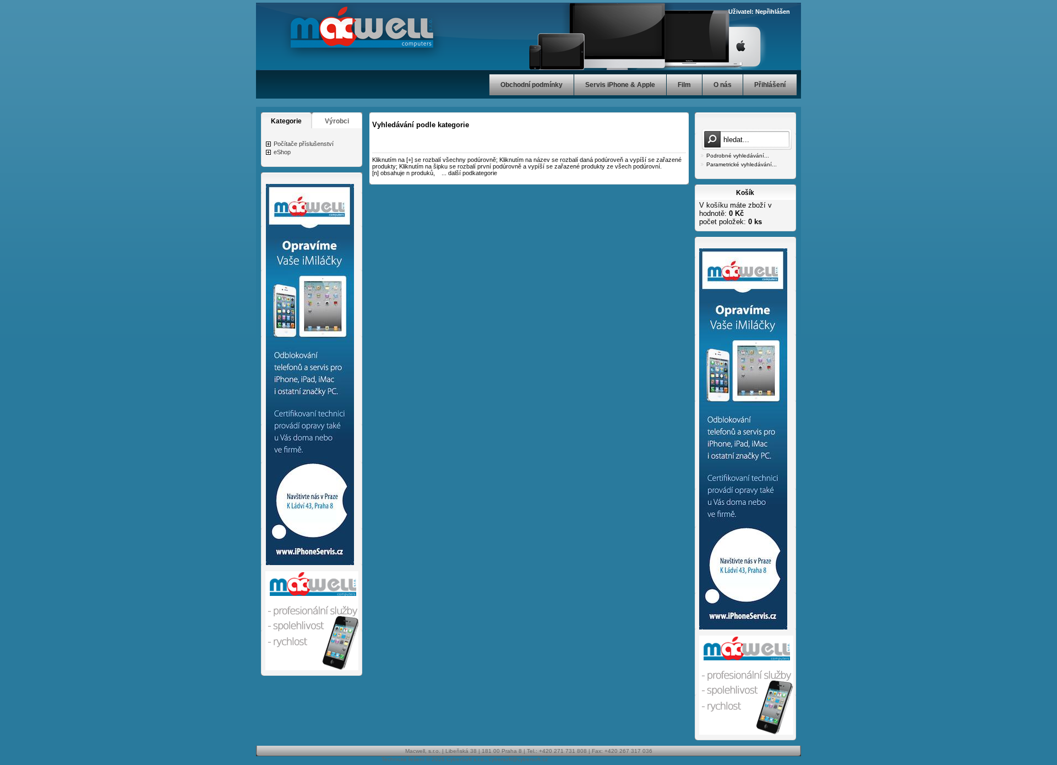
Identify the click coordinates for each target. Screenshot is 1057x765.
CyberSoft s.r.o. (466, 759)
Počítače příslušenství (304, 143)
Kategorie (286, 121)
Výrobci (337, 121)
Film (684, 85)
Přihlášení (770, 85)
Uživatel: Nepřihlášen (759, 11)
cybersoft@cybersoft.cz (518, 759)
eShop (282, 152)
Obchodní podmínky (531, 85)
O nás (722, 85)
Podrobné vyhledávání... (737, 156)
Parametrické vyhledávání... (741, 164)
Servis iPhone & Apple (620, 85)
